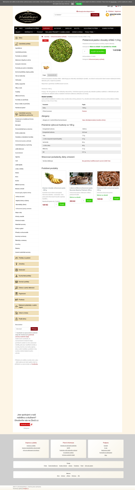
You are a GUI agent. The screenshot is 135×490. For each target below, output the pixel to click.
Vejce (83, 120)
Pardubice (76, 465)
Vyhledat (95, 15)
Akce (20, 28)
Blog (106, 455)
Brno (58, 476)
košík (115, 14)
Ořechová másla (20, 220)
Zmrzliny (68, 28)
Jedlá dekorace (19, 149)
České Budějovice (53, 465)
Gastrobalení (19, 153)
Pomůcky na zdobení (21, 56)
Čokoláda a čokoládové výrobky (24, 137)
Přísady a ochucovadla (21, 232)
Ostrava (63, 476)
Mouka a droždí (19, 188)
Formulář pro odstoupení (105, 452)
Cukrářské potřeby (32, 28)
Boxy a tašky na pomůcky (22, 103)
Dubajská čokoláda (20, 64)
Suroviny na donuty (20, 236)
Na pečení (57, 28)
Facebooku (35, 364)
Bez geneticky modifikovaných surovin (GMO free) (96, 161)
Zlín (79, 476)
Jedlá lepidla (18, 165)
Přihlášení (111, 11)
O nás (105, 448)
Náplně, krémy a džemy (22, 200)
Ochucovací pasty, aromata (23, 208)
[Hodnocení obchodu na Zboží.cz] (26, 424)
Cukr (16, 161)
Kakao (17, 172)
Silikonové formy (20, 95)
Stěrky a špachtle (20, 84)
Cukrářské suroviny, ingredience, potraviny (26, 114)
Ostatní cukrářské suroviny (22, 252)
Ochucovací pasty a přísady (23, 141)
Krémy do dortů (20, 196)
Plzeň (82, 465)
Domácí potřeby (108, 28)
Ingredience (18, 48)
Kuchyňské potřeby (91, 28)
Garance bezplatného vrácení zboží (31, 448)
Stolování (22, 270)
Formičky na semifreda (21, 100)
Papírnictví (29, 32)
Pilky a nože (18, 88)
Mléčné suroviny (19, 184)
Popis (44, 75)
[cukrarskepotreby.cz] (28, 17)
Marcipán (18, 125)
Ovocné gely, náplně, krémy (23, 192)
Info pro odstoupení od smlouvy (31, 450)
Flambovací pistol (20, 107)
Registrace (118, 11)
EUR (112, 6)
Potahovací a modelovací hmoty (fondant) (24, 120)
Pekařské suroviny (20, 224)
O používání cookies (68, 452)
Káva (16, 176)
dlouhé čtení (114, 1)
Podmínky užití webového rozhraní (68, 450)
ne (72, 3)
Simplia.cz (25, 488)
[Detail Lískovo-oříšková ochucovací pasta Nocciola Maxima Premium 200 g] (81, 179)
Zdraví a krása (77, 32)
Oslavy (17, 32)
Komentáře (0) (52, 75)
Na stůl (77, 28)
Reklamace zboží (105, 450)
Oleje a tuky (18, 212)
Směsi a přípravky (20, 133)
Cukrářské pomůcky (21, 52)
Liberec (70, 465)
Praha (45, 465)
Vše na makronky (20, 76)
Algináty (17, 157)
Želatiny (17, 248)
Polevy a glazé (19, 228)
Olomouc (74, 476)
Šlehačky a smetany (21, 240)
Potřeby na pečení (24, 258)
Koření (17, 180)
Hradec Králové (63, 465)
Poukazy (40, 32)
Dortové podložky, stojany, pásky (24, 72)
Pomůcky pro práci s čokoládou (24, 68)
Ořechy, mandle (19, 216)
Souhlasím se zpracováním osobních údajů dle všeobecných (26, 334)
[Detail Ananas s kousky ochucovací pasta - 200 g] (53, 179)
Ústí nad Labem (89, 465)
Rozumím (79, 3)
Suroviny (46, 28)
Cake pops (18, 80)
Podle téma (89, 32)
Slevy (20, 38)
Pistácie (84, 111)
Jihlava (68, 476)
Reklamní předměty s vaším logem (57, 32)
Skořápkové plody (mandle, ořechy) (96, 120)
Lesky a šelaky (19, 169)
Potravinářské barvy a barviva (23, 129)
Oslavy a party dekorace (26, 288)
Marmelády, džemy (21, 204)
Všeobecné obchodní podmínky (68, 445)
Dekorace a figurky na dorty (23, 60)
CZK (108, 6)
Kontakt (106, 445)
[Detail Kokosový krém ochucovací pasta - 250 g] (108, 179)
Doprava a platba (31, 445)
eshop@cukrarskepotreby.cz (86, 11)
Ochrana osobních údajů (68, 455)
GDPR (68, 448)
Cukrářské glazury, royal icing (23, 145)
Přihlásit (34, 329)
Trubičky (17, 92)
